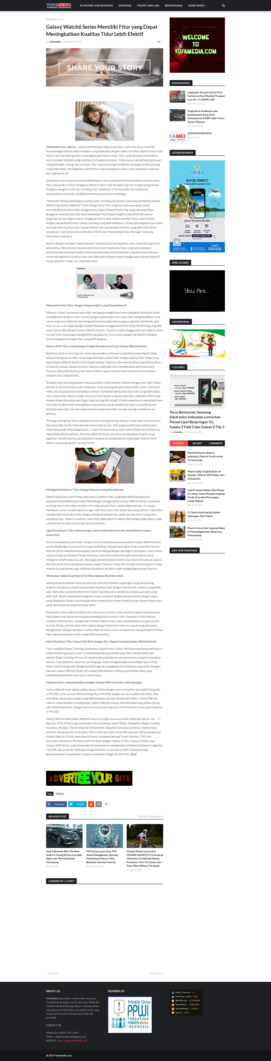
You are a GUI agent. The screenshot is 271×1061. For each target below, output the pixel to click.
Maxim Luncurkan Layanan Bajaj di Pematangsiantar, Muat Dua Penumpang (206, 531)
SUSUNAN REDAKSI (199, 133)
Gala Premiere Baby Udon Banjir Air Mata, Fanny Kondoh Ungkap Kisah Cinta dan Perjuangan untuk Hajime (206, 495)
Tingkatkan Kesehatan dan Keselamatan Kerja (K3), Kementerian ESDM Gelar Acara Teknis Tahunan (205, 116)
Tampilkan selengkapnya (150, 816)
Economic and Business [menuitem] (96, 5)
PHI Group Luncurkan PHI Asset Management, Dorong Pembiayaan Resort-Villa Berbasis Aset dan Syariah (102, 857)
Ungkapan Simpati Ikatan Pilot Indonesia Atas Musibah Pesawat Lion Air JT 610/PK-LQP (206, 96)
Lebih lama (155, 973)
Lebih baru (53, 973)
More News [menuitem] (196, 5)
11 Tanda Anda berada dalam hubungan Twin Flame (203, 514)
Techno (60, 19)
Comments (216, 443)
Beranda (50, 19)
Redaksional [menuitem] (174, 5)
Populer (178, 443)
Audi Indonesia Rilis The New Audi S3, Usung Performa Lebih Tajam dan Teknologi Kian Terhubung (64, 857)
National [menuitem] (125, 5)
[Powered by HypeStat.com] (186, 1015)
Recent (197, 443)
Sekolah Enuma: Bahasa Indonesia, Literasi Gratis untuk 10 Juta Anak (205, 456)
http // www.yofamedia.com (72, 1040)
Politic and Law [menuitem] (148, 5)
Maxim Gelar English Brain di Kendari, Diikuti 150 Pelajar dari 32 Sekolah (206, 475)
